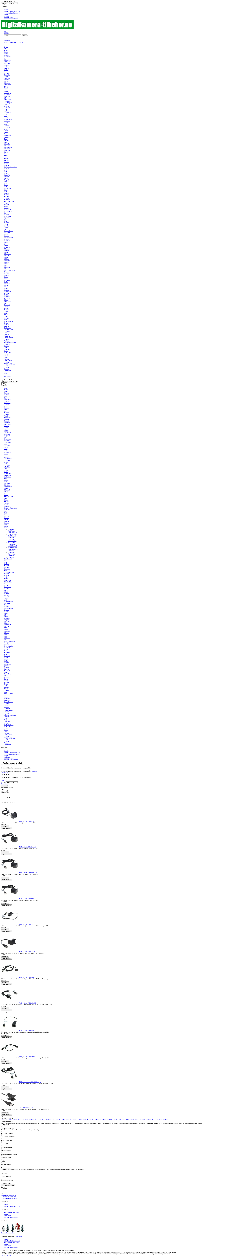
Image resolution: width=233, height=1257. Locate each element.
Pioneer (6, 662)
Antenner (7, 460)
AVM (6, 470)
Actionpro (7, 445)
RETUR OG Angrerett (11, 18)
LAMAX (7, 611)
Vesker (6, 730)
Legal (6, 14)
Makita (6, 431)
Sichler (6, 680)
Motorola (7, 638)
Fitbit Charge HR (13, 549)
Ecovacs (6, 518)
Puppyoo (7, 669)
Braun (6, 491)
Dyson (6, 514)
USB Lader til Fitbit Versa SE (27, 847)
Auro (5, 406)
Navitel (6, 644)
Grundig (6, 578)
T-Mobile (7, 703)
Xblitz (6, 739)
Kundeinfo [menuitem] (10, 12)
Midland (6, 629)
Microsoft (7, 626)
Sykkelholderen (8, 702)
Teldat (6, 705)
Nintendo (7, 434)
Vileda (6, 731)
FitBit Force (11, 554)
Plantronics (7, 664)
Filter (2, 780)
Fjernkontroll (8, 559)
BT (5, 493)
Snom (6, 689)
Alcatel (6, 457)
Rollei (6, 675)
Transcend (7, 716)
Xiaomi (6, 741)
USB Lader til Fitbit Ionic (26, 977)
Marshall (6, 419)
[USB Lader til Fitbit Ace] (10, 924)
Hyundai (6, 588)
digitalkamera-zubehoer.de (8, 1195)
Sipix (5, 685)
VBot (6, 728)
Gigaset (6, 574)
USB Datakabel (8, 725)
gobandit (6, 575)
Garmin (6, 567)
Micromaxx (7, 624)
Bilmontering (8, 486)
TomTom (7, 708)
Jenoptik (6, 598)
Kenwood (7, 603)
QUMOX (7, 670)
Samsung (7, 677)
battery (6, 478)
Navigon (6, 643)
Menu (6, 32)
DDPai (6, 505)
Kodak (6, 605)
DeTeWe (6, 506)
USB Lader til (5, 1120)
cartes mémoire (8, 496)
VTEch (6, 736)
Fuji (5, 562)
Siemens (6, 682)
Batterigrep (7, 473)
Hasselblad (7, 580)
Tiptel (6, 416)
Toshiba (6, 713)
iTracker (6, 593)
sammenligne (4, 826)
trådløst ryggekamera (10, 715)
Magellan (7, 422)
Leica (6, 613)
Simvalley (7, 414)
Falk (5, 524)
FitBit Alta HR (12, 541)
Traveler (6, 718)
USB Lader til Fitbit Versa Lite (28, 872)
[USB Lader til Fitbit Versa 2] (10, 821)
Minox (6, 634)
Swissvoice (7, 700)
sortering (3, 782)
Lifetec (6, 616)
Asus (5, 463)
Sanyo (6, 679)
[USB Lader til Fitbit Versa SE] (10, 847)
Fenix (6, 526)
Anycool (6, 404)
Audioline (7, 465)
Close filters (4, 784)
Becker (6, 480)
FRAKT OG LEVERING (12, 11)
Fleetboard (7, 403)
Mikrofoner (7, 399)
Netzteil (6, 421)
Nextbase (7, 647)
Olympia (6, 412)
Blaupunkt (7, 490)
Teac (5, 429)
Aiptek (6, 454)
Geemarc (7, 570)
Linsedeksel (7, 424)
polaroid (6, 666)
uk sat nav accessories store (8, 1196)
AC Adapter (7, 432)
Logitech (6, 393)
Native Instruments (9, 641)
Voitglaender (8, 735)
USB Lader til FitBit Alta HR (27, 1003)
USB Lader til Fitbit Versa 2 (27, 821)
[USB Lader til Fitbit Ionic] (10, 977)
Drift (5, 513)
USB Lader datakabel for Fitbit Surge (30, 1082)
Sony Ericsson (8, 693)
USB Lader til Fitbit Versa (26, 898)
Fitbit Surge (11, 557)
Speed (6, 695)
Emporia (6, 521)
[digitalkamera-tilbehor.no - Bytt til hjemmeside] (37, 29)
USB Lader (97, 1120)
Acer (5, 444)
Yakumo (6, 743)
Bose (5, 388)
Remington (7, 439)
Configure (8, 1255)
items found (4, 785)
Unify (6, 723)
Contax (6, 503)
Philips (6, 661)
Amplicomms (8, 458)
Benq (5, 481)
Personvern (7, 16)
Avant (6, 468)
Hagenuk (7, 435)
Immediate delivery (6, 787)
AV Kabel (7, 467)
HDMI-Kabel (8, 582)
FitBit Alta (11, 539)
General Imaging (9, 572)
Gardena (6, 565)
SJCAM (6, 687)
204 (8, 791)
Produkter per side (6, 802)
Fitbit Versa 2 (12, 536)
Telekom (6, 707)
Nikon (6, 649)
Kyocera (6, 610)
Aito (5, 455)
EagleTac (7, 516)
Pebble (6, 657)
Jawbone (6, 595)
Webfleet (6, 401)
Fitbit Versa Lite (12, 532)
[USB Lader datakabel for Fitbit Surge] (10, 1082)
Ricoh (6, 672)
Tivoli (6, 427)
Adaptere (7, 447)
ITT (5, 411)
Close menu (7, 377)
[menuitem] (118, 10)
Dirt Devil (7, 509)
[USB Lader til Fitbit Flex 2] (10, 1056)
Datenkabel (7, 396)
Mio (5, 636)
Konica (6, 606)
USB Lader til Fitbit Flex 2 (27, 1056)
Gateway (7, 569)
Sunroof (6, 697)
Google (6, 426)
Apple (6, 462)
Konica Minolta (8, 608)
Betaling (6, 9)
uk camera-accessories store (9, 1198)
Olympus (7, 652)
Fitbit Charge (12, 544)
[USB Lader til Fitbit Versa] (10, 898)
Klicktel (6, 394)
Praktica (6, 667)
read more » (35, 771)
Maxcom (6, 621)
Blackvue (7, 488)
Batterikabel (7, 475)
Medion (6, 623)
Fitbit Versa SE (12, 534)
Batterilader (7, 477)
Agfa (5, 450)
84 (5, 791)
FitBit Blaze (11, 542)
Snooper (6, 690)
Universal (7, 440)
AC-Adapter (8, 442)
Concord (6, 501)
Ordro (6, 654)
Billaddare (7, 485)
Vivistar (6, 733)
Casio (6, 500)
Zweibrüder (7, 744)
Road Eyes (7, 674)
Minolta (6, 633)
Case (5, 498)
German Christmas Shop (8, 1233)
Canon (6, 495)
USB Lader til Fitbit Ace (26, 924)
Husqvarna (7, 587)
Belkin (6, 409)
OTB (8, 798)
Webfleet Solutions (9, 738)
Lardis (6, 391)
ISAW (6, 592)
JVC (5, 600)
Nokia (6, 651)
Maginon (7, 620)
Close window (5, 772)
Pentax (6, 659)
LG (5, 615)
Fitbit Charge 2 (12, 546)
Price (2, 789)
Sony (5, 692)
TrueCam (7, 721)
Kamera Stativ (8, 601)
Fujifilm (6, 564)
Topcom (6, 712)
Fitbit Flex (11, 551)
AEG (5, 449)
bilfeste (6, 389)
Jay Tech (6, 597)
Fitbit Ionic (11, 537)
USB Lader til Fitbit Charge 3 (27, 951)
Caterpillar (7, 417)
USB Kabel (7, 726)
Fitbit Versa (11, 531)
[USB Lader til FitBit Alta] (10, 1030)
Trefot (6, 720)
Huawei (6, 585)
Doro (5, 511)
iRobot (6, 590)
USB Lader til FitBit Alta (26, 1030)
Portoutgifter (18, 1236)
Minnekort (7, 631)
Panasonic (7, 656)
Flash (5, 560)
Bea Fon (6, 408)
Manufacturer (4, 792)
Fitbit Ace (11, 529)
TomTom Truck (8, 710)
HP (5, 583)
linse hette (7, 618)
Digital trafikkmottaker (10, 508)
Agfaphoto (7, 452)
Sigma (6, 684)
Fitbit (5, 528)
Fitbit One (11, 555)
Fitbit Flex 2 (11, 552)
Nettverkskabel (8, 646)
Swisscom (7, 698)
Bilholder (7, 483)
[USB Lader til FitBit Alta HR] (10, 1003)
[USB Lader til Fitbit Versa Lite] (10, 872)
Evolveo (6, 523)
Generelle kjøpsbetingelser (12, 13)
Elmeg (6, 519)
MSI (5, 639)
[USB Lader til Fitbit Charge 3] (10, 951)
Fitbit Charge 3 (12, 547)
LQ (5, 437)
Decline (3, 1255)
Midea (6, 628)
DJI (5, 398)
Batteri (6, 472)
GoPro (6, 577)
